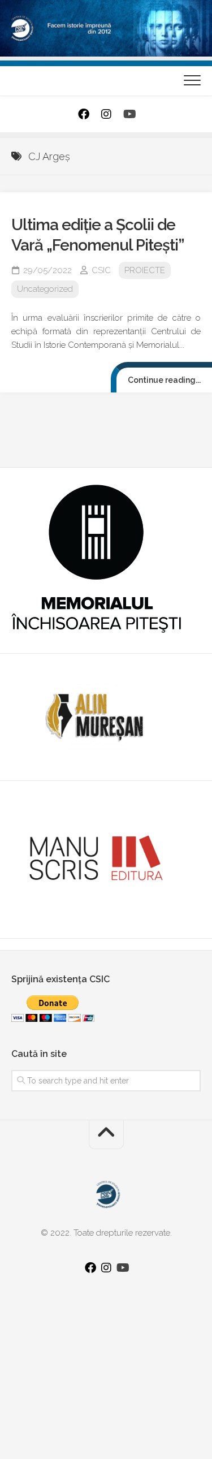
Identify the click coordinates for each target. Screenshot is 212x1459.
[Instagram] (106, 114)
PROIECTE (144, 270)
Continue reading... (164, 380)
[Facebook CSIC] (83, 114)
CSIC (101, 270)
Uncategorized (45, 289)
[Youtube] (129, 114)
